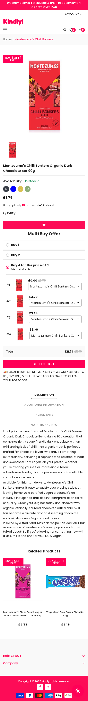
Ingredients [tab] (44, 415)
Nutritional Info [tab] (44, 425)
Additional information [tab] (44, 405)
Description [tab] (44, 395)
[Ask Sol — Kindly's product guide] (78, 691)
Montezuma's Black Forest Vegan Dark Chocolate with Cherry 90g (23, 613)
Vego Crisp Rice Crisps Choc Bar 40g (65, 613)
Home (7, 39)
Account (72, 14)
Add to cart (44, 364)
